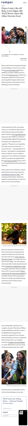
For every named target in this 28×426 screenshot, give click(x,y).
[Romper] (7, 3)
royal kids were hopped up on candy (15, 266)
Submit (5, 412)
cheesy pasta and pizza (10, 161)
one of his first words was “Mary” (11, 174)
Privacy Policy (6, 415)
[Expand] (20, 411)
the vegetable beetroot (19, 134)
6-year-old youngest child (11, 70)
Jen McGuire (23, 58)
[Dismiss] (25, 411)
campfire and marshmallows (16, 342)
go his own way (13, 75)
